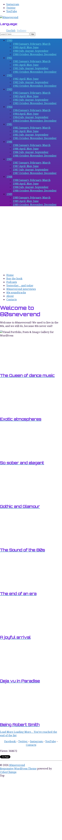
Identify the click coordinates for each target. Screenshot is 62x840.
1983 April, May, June (26, 96)
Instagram (12, 4)
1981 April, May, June (26, 65)
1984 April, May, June (26, 113)
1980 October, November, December (35, 54)
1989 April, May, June (26, 201)
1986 (9, 141)
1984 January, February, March (31, 110)
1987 (9, 159)
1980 (9, 40)
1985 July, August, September (30, 134)
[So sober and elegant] (16, 455)
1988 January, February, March (31, 180)
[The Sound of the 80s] (16, 542)
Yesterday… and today (19, 285)
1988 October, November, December (35, 190)
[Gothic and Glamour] (16, 499)
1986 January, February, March (31, 145)
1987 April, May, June (26, 166)
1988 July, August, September (30, 187)
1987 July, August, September (30, 169)
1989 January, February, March (31, 197)
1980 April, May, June (26, 47)
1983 (9, 89)
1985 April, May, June (26, 131)
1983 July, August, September (30, 99)
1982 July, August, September (30, 82)
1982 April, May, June (26, 79)
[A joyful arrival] (16, 630)
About (10, 296)
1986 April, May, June (26, 148)
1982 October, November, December (35, 85)
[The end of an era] (16, 586)
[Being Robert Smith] (16, 717)
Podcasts (11, 282)
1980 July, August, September (30, 51)
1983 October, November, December (35, 103)
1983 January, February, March (31, 92)
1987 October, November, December (35, 173)
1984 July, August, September (30, 117)
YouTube (11, 11)
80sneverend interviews (21, 289)
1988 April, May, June (26, 183)
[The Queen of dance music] (16, 368)
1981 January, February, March (31, 61)
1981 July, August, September (30, 68)
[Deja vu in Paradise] (16, 673)
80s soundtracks (16, 292)
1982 (9, 75)
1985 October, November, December (35, 138)
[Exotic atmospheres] (16, 411)
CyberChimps (8, 772)
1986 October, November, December (35, 155)
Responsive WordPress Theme (18, 768)
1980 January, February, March (31, 44)
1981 (9, 58)
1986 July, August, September (30, 152)
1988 (9, 176)
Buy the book (14, 278)
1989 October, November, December (35, 204)
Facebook (10, 741)
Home (10, 275)
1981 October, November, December (35, 72)
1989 (9, 194)
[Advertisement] (31, 240)
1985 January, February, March (31, 127)
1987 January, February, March (31, 162)
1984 (9, 106)
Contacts (11, 299)
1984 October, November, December (35, 120)
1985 (9, 124)
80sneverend (17, 765)
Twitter (11, 8)
